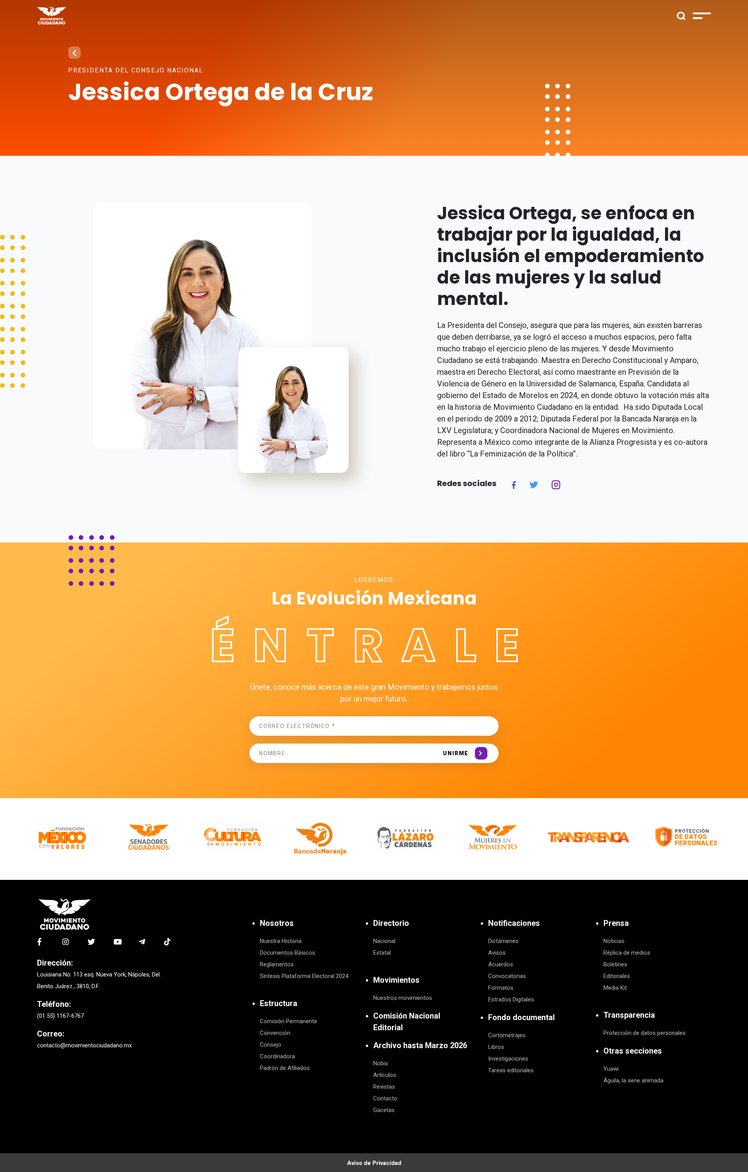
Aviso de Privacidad (374, 1163)
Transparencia (629, 1015)
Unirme (456, 753)
